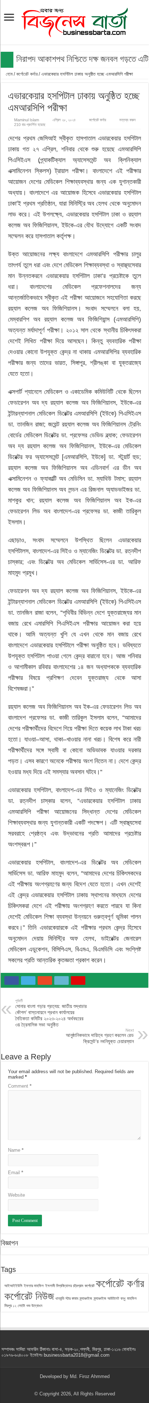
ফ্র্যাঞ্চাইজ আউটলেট (106, 1298)
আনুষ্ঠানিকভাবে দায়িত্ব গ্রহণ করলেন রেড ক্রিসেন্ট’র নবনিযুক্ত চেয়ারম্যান (100, 1036)
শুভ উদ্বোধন (34, 1305)
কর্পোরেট (89, 1286)
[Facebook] (61, 1385)
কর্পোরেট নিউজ (29, 1296)
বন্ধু (122, 1298)
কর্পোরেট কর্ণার (120, 1283)
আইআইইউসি (13, 1286)
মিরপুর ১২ (10, 1305)
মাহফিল (132, 1298)
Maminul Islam (26, 120)
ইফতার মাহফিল (34, 1286)
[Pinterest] (74, 1385)
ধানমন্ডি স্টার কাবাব (66, 1298)
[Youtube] (81, 1385)
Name (16, 1150)
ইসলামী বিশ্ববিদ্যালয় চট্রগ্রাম (64, 1286)
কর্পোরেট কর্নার (27, 74)
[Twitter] (68, 1385)
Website (16, 1195)
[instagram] (88, 1385)
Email (15, 1172)
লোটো (21, 1305)
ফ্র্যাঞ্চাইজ (86, 1298)
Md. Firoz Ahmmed (90, 1376)
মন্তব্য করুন (127, 120)
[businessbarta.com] (74, 21)
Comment (19, 1086)
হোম (8, 74)
